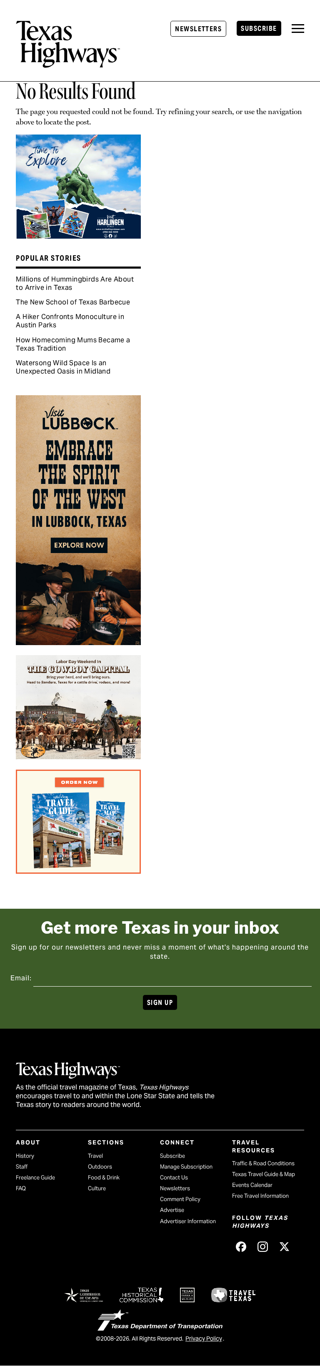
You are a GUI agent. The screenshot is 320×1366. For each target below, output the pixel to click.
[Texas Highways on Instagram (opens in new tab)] (263, 1247)
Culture (97, 1188)
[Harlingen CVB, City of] (78, 236)
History (25, 1155)
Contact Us (174, 1177)
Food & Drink (104, 1177)
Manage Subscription (186, 1166)
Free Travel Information (260, 1195)
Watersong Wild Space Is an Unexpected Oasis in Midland (63, 367)
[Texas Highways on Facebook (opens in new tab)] (241, 1247)
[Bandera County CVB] (78, 756)
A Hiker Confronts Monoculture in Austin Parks (70, 320)
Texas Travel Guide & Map (263, 1174)
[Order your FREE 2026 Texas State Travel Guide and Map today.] (78, 871)
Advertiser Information (188, 1221)
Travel (95, 1155)
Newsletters (198, 29)
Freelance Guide (35, 1177)
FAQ (21, 1188)
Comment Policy (180, 1199)
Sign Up (160, 1002)
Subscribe (259, 28)
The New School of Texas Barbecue (73, 302)
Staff (22, 1166)
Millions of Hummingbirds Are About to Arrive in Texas (75, 283)
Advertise (172, 1210)
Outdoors (100, 1166)
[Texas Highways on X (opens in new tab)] (284, 1247)
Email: (21, 978)
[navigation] (298, 28)
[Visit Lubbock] (78, 642)
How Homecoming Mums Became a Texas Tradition (73, 344)
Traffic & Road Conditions (263, 1163)
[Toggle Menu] (298, 28)
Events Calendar (252, 1185)
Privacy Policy (203, 1338)
